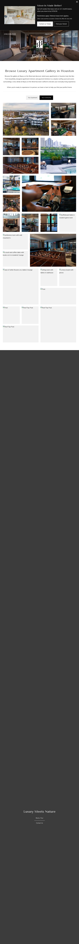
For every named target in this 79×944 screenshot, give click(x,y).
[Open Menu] (73, 34)
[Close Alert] (77, 2)
